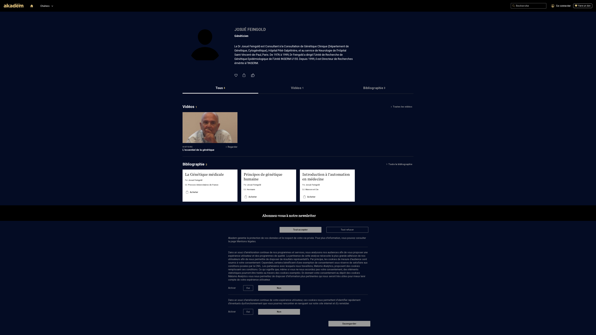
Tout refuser (347, 229)
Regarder (232, 147)
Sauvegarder (349, 323)
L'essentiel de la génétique (198, 149)
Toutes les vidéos (402, 106)
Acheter (194, 192)
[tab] (220, 88)
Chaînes (45, 5)
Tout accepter (300, 229)
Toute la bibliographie (400, 164)
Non (279, 288)
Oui (248, 288)
